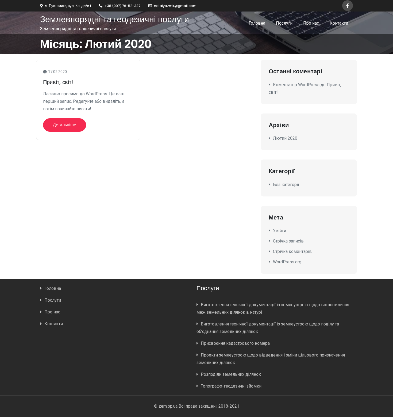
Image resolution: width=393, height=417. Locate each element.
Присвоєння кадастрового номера (235, 343)
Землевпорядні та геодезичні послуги (114, 19)
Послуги (284, 23)
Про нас (311, 23)
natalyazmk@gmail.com (175, 5)
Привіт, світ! (58, 82)
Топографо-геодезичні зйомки (231, 386)
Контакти (339, 23)
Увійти (279, 230)
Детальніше (64, 125)
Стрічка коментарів (292, 251)
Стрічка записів (288, 241)
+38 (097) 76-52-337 (122, 5)
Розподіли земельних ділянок (231, 374)
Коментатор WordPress (296, 84)
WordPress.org (287, 261)
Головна (257, 23)
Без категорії (286, 184)
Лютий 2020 (285, 138)
